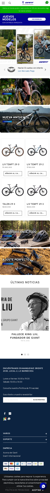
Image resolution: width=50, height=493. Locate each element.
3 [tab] (28, 354)
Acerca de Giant (10, 453)
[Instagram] (10, 413)
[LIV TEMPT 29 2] (37, 150)
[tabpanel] (25, 316)
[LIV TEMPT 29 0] (12, 150)
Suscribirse (39, 400)
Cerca (48, 8)
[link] (25, 70)
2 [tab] (25, 354)
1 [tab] (22, 354)
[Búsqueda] (9, 3)
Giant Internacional (12, 456)
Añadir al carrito (13, 173)
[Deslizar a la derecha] (45, 70)
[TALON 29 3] (12, 190)
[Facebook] (4, 413)
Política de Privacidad (28, 388)
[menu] (3, 3)
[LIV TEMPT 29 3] (37, 190)
